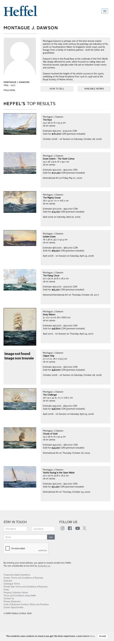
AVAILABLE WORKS (94, 89)
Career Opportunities (13, 607)
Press (6, 589)
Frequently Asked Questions (17, 574)
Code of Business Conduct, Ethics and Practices (26, 604)
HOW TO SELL (57, 89)
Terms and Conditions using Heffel (20, 595)
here (92, 636)
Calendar (8, 580)
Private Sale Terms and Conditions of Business (26, 586)
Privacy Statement (12, 601)
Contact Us (9, 598)
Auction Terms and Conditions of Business (23, 577)
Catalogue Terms (12, 583)
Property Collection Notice (16, 592)
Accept (102, 636)
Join (51, 537)
